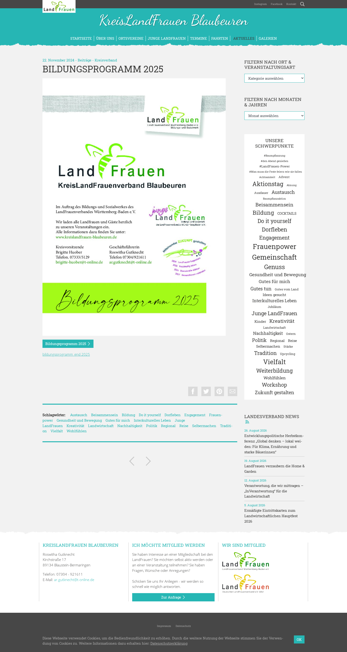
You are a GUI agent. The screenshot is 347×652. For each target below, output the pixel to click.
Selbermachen (204, 425)
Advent (284, 177)
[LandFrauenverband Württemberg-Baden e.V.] (245, 560)
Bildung (128, 414)
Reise (183, 425)
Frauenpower (274, 246)
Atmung (291, 185)
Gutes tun (260, 288)
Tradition (265, 353)
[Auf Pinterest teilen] (219, 391)
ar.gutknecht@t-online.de (74, 579)
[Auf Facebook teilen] (193, 391)
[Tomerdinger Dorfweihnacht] (148, 462)
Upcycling (287, 354)
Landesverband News (271, 416)
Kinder (260, 321)
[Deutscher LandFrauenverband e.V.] (245, 583)
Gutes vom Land (287, 289)
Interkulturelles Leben (152, 420)
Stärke (288, 346)
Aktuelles (243, 38)
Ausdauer (261, 193)
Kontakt (291, 4)
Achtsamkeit (267, 177)
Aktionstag (267, 184)
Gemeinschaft (274, 257)
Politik (151, 425)
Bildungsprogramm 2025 (66, 343)
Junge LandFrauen (167, 38)
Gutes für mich (118, 420)
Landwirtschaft (101, 425)
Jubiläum (274, 307)
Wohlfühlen (77, 431)
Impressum (163, 626)
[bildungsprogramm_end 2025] (134, 207)
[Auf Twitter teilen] (206, 391)
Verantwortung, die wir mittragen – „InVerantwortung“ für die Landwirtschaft (273, 491)
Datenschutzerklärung (168, 643)
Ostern (291, 334)
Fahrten (219, 38)
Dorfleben (173, 414)
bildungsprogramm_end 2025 (66, 354)
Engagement (194, 414)
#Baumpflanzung (274, 155)
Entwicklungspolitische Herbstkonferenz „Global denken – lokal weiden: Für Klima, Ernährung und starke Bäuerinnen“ (274, 443)
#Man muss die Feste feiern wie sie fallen (275, 171)
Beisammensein (104, 414)
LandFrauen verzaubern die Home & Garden (274, 469)
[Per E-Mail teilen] (232, 391)
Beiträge (84, 60)
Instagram (260, 4)
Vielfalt (57, 431)
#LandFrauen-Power (274, 166)
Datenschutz (183, 626)
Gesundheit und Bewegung (79, 420)
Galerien (268, 38)
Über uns (105, 38)
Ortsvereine (131, 38)
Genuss (274, 267)
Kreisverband (106, 60)
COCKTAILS (286, 213)
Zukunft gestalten (274, 392)
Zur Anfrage (171, 597)
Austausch (78, 414)
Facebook (277, 4)
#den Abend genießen (274, 161)
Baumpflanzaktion (274, 198)
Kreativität (75, 425)
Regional (168, 425)
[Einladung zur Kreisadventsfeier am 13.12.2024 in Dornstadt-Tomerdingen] (131, 462)
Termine (198, 38)
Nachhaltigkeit (129, 425)
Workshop (274, 384)
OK (299, 639)
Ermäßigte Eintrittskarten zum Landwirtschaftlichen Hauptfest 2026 (271, 516)
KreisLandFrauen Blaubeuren (173, 21)
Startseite (81, 38)
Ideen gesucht (274, 294)
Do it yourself (150, 414)
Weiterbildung (274, 370)
